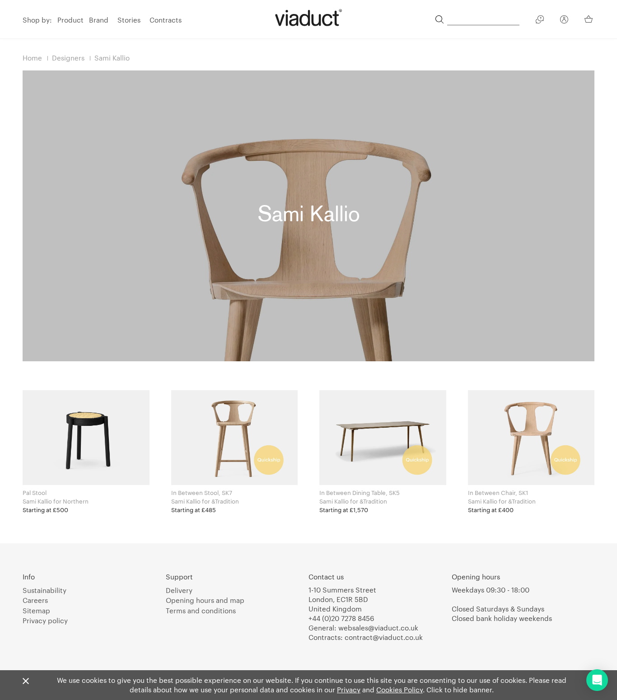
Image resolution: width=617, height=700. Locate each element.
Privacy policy (45, 620)
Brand (98, 20)
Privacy (348, 690)
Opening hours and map (205, 600)
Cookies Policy (399, 690)
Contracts (166, 20)
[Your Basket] (589, 19)
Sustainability (44, 590)
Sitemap (36, 611)
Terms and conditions (201, 611)
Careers (35, 600)
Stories (128, 20)
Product (70, 20)
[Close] (26, 681)
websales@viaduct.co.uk (378, 628)
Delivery (179, 590)
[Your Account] (564, 21)
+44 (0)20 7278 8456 (341, 618)
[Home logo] (308, 17)
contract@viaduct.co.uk (384, 637)
